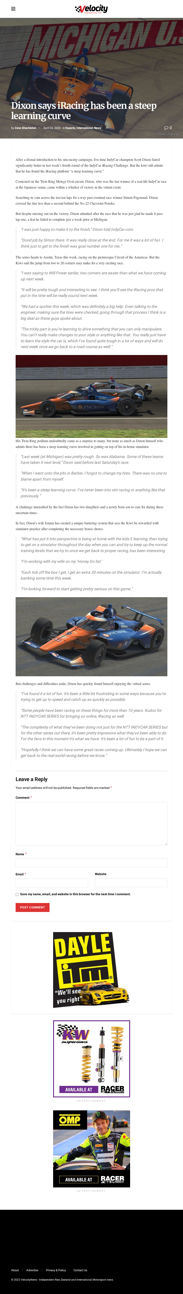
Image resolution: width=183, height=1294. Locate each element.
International (85, 128)
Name (21, 854)
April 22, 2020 (51, 128)
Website (100, 874)
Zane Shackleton (25, 128)
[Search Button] (169, 9)
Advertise (32, 1270)
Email (21, 874)
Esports (70, 128)
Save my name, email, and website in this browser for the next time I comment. (75, 894)
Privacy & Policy (56, 1270)
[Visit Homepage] (91, 8)
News (97, 128)
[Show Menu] (13, 9)
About (15, 1270)
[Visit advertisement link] (91, 1058)
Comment (24, 797)
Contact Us (80, 1270)
